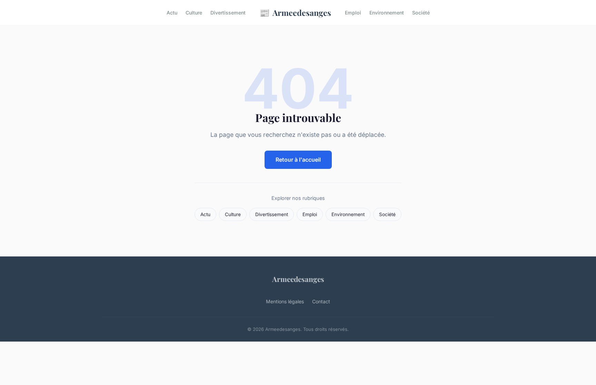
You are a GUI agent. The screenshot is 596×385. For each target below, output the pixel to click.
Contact (321, 301)
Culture (194, 13)
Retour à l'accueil (298, 159)
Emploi (353, 13)
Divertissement (228, 13)
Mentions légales (285, 301)
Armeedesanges (295, 12)
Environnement (386, 13)
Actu (172, 13)
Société (421, 13)
